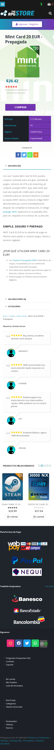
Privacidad (28, 740)
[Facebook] (18, 154)
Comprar (20, 107)
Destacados (11, 721)
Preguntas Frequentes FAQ (18, 658)
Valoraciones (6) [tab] (17, 299)
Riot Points (11, 700)
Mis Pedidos (11, 682)
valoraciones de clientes (16, 90)
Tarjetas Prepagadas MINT (25, 260)
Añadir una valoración (16, 93)
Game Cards (22, 316)
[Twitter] (24, 154)
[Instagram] (10, 643)
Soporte (9, 664)
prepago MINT (10, 211)
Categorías (11, 703)
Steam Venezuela (14, 706)
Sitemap (4, 740)
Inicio (5, 316)
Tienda (12, 316)
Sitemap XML (16, 740)
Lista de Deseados (14, 685)
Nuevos (9, 727)
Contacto (10, 661)
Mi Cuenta (10, 679)
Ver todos (49, 586)
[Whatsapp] (30, 154)
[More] (35, 154)
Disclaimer (5, 743)
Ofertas (9, 724)
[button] (2, 4)
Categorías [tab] (14, 306)
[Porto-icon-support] (43, 644)
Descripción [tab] (14, 165)
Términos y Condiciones (38, 737)
